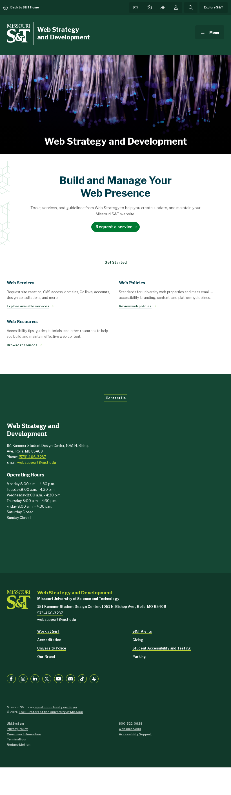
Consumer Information (24, 734)
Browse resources (22, 345)
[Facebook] (11, 678)
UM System (15, 723)
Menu (214, 32)
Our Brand (46, 657)
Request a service (113, 226)
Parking (139, 657)
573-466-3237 (50, 613)
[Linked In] (34, 678)
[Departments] (163, 7)
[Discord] (70, 678)
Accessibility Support (135, 734)
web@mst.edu (130, 729)
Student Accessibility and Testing (161, 648)
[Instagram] (23, 678)
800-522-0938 (130, 723)
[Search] (190, 7)
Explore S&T (213, 7)
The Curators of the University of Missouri (51, 712)
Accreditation (49, 640)
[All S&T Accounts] (94, 678)
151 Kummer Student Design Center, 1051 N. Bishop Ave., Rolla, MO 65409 (101, 606)
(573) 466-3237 (32, 457)
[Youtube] (58, 678)
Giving (137, 640)
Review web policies (135, 306)
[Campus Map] (149, 7)
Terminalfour (16, 739)
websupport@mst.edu (36, 462)
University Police (51, 648)
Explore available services (28, 306)
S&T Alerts (142, 631)
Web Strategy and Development (63, 33)
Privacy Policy (17, 729)
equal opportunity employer (55, 707)
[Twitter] (46, 678)
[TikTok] (82, 678)
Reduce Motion (18, 745)
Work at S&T (48, 631)
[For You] (176, 7)
